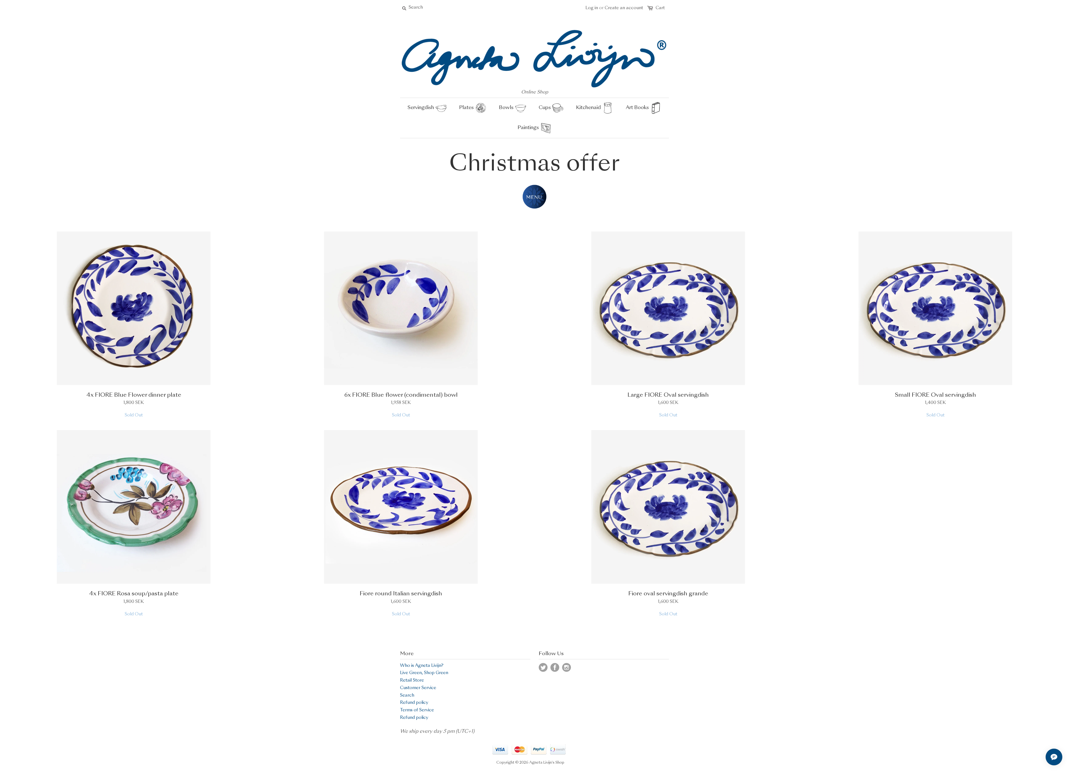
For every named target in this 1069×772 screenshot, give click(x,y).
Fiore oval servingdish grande (668, 594)
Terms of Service (417, 710)
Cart (660, 8)
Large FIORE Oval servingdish (668, 395)
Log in (591, 8)
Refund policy (414, 703)
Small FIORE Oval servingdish (935, 395)
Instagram (566, 667)
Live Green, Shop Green (424, 673)
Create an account (624, 8)
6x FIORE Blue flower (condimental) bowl (401, 395)
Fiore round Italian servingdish (401, 594)
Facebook (554, 667)
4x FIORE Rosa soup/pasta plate (133, 594)
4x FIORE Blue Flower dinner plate (133, 395)
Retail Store (412, 681)
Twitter (543, 667)
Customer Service (418, 688)
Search (407, 696)
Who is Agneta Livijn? (421, 666)
